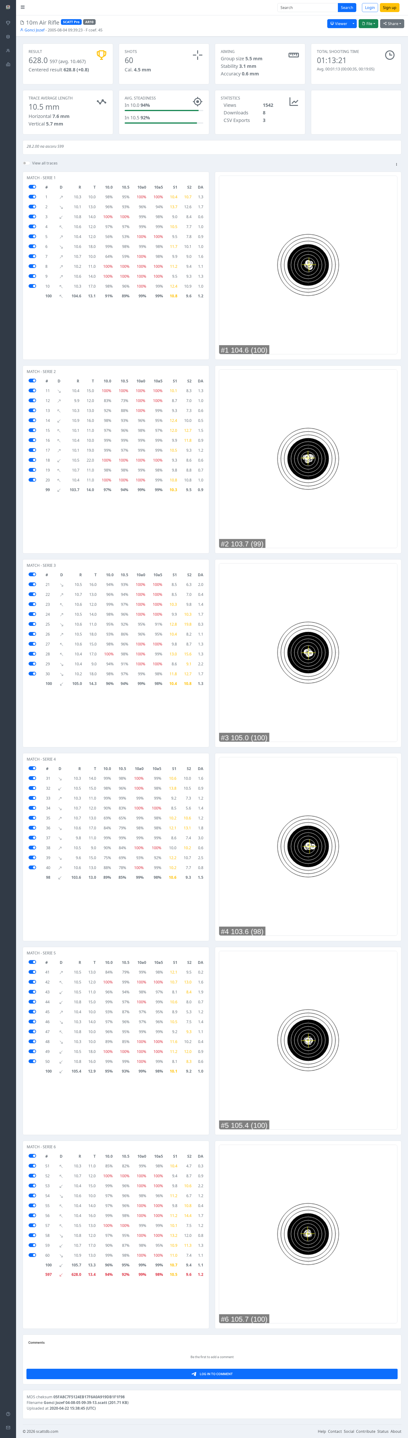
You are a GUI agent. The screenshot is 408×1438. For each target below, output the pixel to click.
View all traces (45, 163)
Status (383, 1431)
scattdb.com (47, 1431)
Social (349, 1431)
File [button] (369, 23)
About (396, 1431)
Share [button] (392, 23)
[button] (396, 164)
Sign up (389, 7)
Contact (335, 1431)
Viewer (340, 23)
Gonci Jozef (34, 30)
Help (322, 1431)
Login (370, 7)
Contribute (365, 1431)
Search (347, 7)
